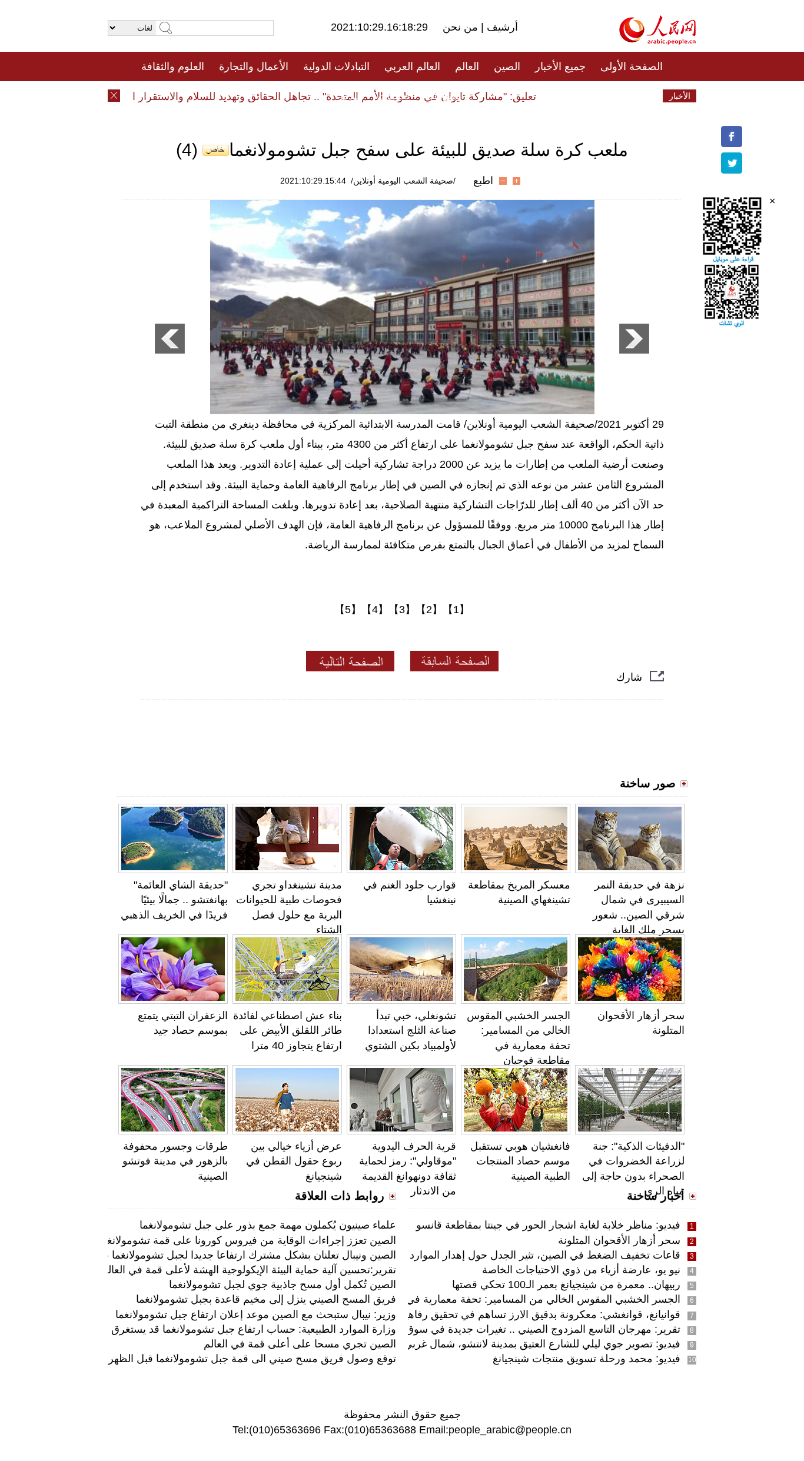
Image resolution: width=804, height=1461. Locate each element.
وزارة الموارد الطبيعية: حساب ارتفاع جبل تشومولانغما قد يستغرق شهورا (238, 1329)
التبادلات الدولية (336, 66)
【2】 (429, 609)
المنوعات (444, 96)
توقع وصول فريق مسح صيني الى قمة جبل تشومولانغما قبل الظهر (252, 1359)
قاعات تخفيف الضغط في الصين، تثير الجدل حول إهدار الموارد (545, 1255)
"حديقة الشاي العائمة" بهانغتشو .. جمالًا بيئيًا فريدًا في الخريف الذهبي (174, 899)
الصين (507, 66)
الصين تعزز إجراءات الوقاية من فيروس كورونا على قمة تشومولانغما (247, 1240)
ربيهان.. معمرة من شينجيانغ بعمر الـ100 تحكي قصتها (566, 1284)
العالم (467, 66)
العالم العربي (412, 66)
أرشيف (501, 27)
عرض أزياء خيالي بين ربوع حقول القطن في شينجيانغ (294, 1161)
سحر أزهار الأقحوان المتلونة (619, 1240)
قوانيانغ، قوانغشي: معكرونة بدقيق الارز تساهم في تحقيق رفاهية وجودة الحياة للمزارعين (487, 1314)
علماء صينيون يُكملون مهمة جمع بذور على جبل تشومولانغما (267, 1225)
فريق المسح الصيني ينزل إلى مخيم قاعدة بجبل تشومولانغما (266, 1299)
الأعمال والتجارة (253, 66)
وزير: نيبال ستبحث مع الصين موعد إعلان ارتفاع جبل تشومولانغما (255, 1314)
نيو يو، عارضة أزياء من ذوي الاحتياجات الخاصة (581, 1270)
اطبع (483, 181)
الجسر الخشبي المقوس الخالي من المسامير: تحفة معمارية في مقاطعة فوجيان (508, 1299)
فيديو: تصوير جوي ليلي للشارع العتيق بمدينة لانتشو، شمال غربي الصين (527, 1344)
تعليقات (393, 96)
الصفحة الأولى (631, 66)
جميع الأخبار (560, 66)
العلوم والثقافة (172, 66)
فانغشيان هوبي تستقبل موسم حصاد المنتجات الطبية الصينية (520, 1161)
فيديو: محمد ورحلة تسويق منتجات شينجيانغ (586, 1359)
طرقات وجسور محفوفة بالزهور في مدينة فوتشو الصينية (175, 1161)
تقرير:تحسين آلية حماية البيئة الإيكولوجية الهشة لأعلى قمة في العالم (248, 1270)
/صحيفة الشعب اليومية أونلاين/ (403, 180)
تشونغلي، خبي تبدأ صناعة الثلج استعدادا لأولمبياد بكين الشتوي (410, 1030)
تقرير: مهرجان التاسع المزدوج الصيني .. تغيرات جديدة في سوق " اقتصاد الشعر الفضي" (491, 1329)
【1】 (456, 609)
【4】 (374, 609)
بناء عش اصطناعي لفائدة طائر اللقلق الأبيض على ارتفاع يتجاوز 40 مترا (287, 1030)
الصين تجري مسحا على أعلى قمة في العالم (300, 1344)
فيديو (351, 96)
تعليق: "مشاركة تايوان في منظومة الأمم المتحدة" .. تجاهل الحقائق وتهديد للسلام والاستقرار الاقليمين (333, 96)
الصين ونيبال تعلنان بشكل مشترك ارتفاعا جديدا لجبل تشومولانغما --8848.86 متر (221, 1255)
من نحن (462, 27)
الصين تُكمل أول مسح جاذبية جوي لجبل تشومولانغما (282, 1284)
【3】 (402, 609)
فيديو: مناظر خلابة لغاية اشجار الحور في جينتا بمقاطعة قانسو (548, 1225)
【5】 (347, 609)
